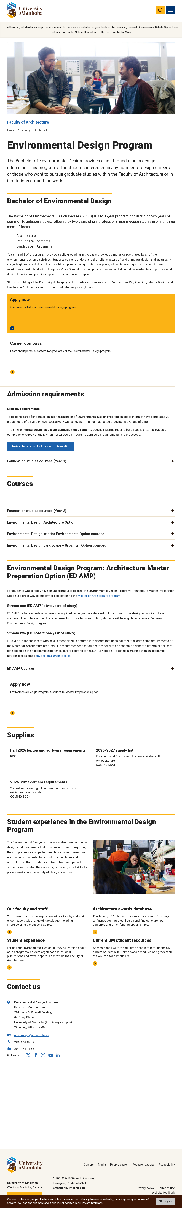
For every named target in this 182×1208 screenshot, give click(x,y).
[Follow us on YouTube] (50, 1055)
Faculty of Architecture (28, 122)
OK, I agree (165, 1201)
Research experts (143, 1164)
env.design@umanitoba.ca (53, 656)
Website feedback (163, 1192)
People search (119, 1164)
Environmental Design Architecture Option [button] (41, 522)
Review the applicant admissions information (40, 446)
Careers (89, 1164)
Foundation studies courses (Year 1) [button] (36, 461)
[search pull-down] (160, 10)
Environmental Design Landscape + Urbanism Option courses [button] (56, 545)
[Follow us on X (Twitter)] (28, 1055)
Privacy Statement (92, 1203)
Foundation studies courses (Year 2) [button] (36, 511)
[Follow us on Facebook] (36, 1055)
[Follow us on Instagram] (43, 1055)
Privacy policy (145, 1188)
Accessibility (167, 1164)
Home (11, 130)
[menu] (170, 10)
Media (102, 1164)
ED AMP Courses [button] (21, 668)
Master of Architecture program (99, 596)
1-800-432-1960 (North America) (73, 1178)
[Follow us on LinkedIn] (58, 1055)
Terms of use (166, 1188)
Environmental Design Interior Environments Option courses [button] (55, 534)
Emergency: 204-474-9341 (69, 1183)
